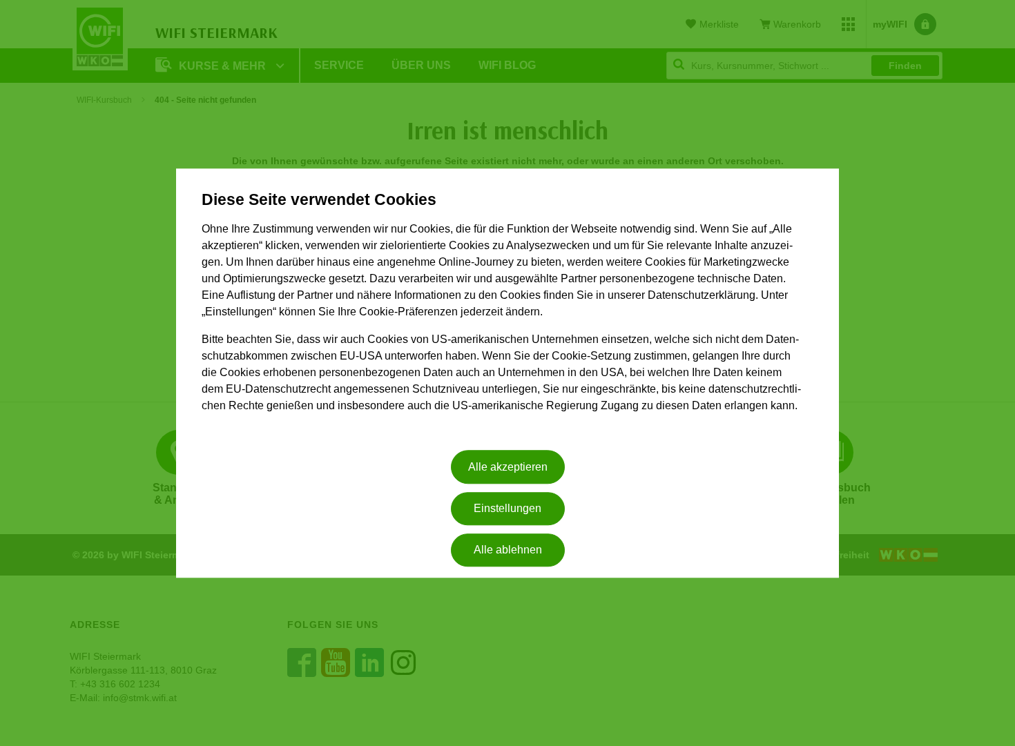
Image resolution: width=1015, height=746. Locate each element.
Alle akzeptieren (508, 467)
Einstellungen (507, 508)
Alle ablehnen (508, 550)
